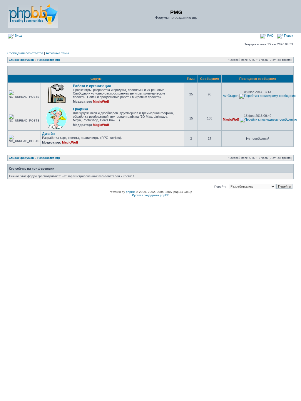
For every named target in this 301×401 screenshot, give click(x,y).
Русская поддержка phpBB (150, 195)
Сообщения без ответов (25, 53)
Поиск (288, 35)
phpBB (130, 191)
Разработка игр (48, 59)
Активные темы (57, 53)
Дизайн (48, 134)
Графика (80, 109)
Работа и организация (92, 86)
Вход (18, 35)
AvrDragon (230, 95)
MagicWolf (101, 101)
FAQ (270, 35)
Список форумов (21, 59)
